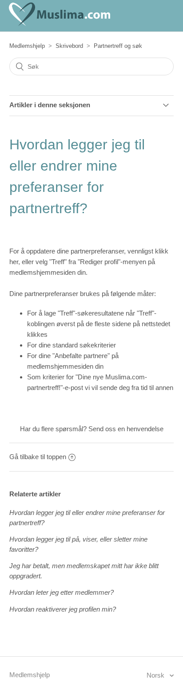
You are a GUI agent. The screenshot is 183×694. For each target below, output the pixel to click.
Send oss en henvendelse (125, 429)
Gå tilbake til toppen (37, 456)
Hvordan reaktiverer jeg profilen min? (62, 609)
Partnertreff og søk (118, 46)
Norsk (156, 675)
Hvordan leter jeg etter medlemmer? (61, 592)
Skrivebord (69, 46)
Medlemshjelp (27, 46)
